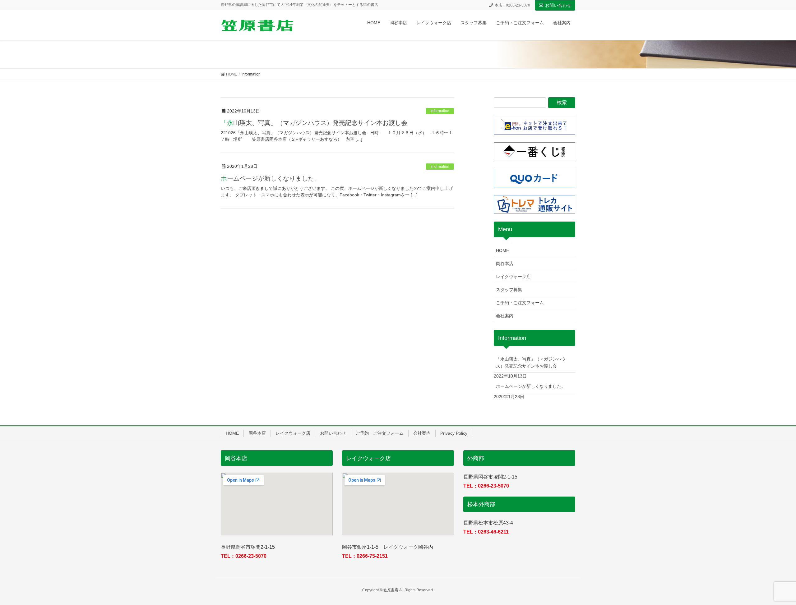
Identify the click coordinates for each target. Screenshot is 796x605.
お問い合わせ (558, 5)
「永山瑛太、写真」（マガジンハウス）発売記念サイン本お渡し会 (314, 122)
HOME (502, 250)
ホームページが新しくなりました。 (270, 178)
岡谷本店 (504, 263)
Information (439, 111)
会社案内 (504, 315)
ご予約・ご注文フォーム (520, 302)
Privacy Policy (453, 433)
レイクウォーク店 (513, 276)
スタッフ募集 (509, 289)
